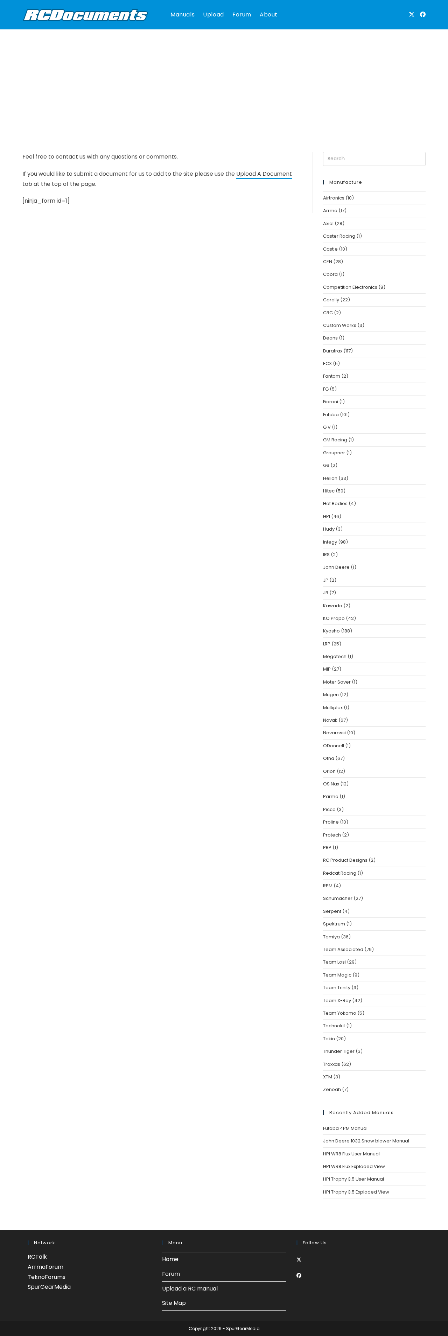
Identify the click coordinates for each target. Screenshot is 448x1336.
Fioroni (330, 401)
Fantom (331, 376)
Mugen (331, 694)
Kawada (332, 605)
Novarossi (334, 732)
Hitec (329, 491)
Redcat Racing (339, 873)
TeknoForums (46, 1277)
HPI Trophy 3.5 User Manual (353, 1179)
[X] (298, 1259)
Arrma (330, 210)
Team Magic (337, 975)
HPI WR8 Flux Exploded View (354, 1166)
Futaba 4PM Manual (345, 1128)
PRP (327, 847)
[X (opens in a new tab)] (411, 15)
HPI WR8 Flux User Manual (351, 1153)
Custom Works (339, 325)
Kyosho (331, 631)
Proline (331, 822)
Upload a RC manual (190, 1289)
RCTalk (37, 1257)
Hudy (329, 529)
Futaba (331, 414)
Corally (331, 299)
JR (325, 592)
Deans (330, 338)
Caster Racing (339, 236)
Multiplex (333, 707)
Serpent (332, 911)
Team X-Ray (337, 1000)
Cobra (330, 274)
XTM (327, 1076)
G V (327, 427)
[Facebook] (298, 1275)
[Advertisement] (224, 82)
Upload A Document (264, 174)
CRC (328, 312)
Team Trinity (336, 987)
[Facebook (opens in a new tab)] (422, 15)
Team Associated (343, 949)
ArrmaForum (45, 1267)
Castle (330, 249)
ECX (327, 363)
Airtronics (333, 198)
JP (325, 580)
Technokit (334, 1025)
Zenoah (332, 1089)
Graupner (334, 452)
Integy (330, 542)
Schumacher (337, 898)
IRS (326, 554)
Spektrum (334, 924)
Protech (332, 835)
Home (170, 1259)
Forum (171, 1274)
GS (326, 465)
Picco (329, 809)
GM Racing (335, 439)
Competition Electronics (350, 287)
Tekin (329, 1038)
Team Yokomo (339, 1013)
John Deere (336, 567)
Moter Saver (337, 682)
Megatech (334, 656)
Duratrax (332, 351)
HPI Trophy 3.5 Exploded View (356, 1192)
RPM (327, 885)
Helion (330, 478)
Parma (330, 796)
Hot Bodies (335, 503)
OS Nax (331, 784)
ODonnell (333, 745)
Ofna (328, 758)
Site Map (174, 1303)
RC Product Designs (345, 860)
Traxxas (331, 1064)
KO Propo (334, 618)
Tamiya (331, 936)
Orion (329, 771)
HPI (326, 516)
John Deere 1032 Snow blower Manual (366, 1141)
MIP (327, 669)
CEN (327, 261)
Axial (328, 223)
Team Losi (334, 962)
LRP (326, 644)
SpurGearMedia (49, 1287)
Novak (330, 720)
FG (326, 389)
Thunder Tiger (339, 1051)
